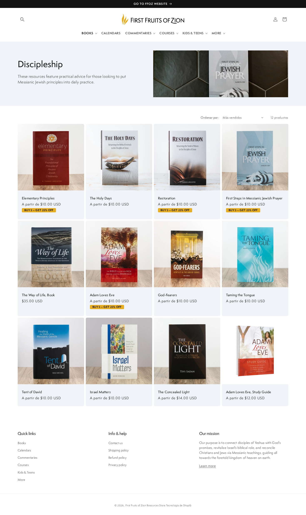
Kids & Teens (26, 472)
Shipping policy (118, 450)
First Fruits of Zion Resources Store (145, 505)
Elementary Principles (38, 198)
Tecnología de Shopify (179, 505)
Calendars (24, 450)
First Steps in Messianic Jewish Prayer (254, 198)
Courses (23, 465)
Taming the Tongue (240, 295)
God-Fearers (167, 295)
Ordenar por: (210, 118)
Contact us (115, 443)
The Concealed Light (173, 392)
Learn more (207, 466)
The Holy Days (101, 198)
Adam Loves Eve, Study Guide (248, 392)
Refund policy (117, 458)
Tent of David (32, 392)
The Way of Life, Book (38, 295)
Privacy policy (117, 465)
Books (22, 443)
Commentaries (27, 458)
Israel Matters (100, 392)
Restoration (166, 198)
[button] (22, 19)
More (21, 480)
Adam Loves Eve (102, 295)
